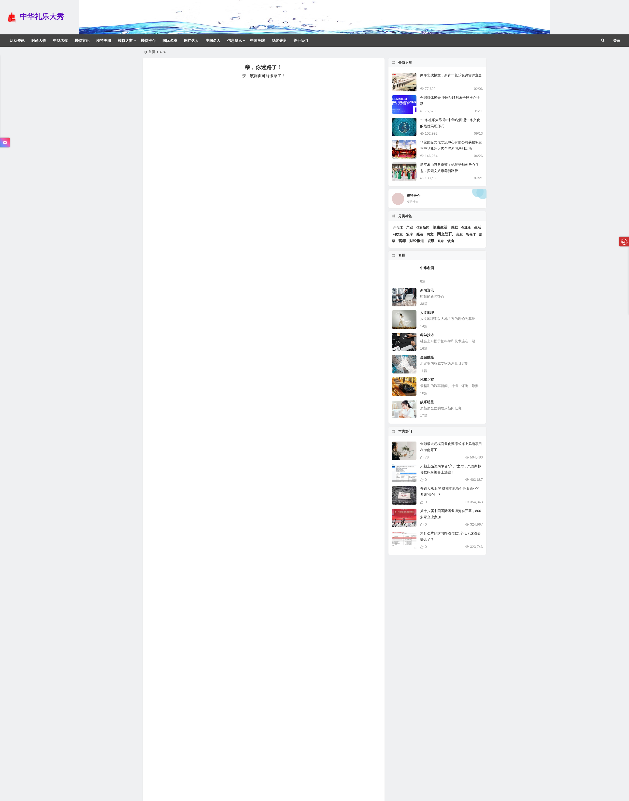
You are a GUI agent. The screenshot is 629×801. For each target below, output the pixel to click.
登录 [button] (616, 41)
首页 (151, 52)
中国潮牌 (257, 40)
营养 (402, 241)
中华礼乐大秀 (42, 16)
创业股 (466, 227)
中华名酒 (427, 268)
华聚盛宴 (279, 40)
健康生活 (440, 227)
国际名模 (169, 40)
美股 (459, 234)
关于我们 (300, 40)
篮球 (409, 234)
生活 (477, 227)
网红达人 (191, 40)
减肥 (454, 227)
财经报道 (416, 241)
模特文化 (82, 40)
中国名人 (213, 40)
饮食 (451, 241)
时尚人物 (38, 40)
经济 (419, 234)
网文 (430, 234)
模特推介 (148, 40)
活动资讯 (17, 40)
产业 (409, 227)
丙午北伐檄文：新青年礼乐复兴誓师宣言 (451, 75)
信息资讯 (234, 40)
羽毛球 (471, 234)
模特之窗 (125, 40)
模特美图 (103, 40)
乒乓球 (398, 227)
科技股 (398, 234)
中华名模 (60, 40)
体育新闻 (422, 227)
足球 (441, 241)
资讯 (431, 241)
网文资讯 (445, 234)
